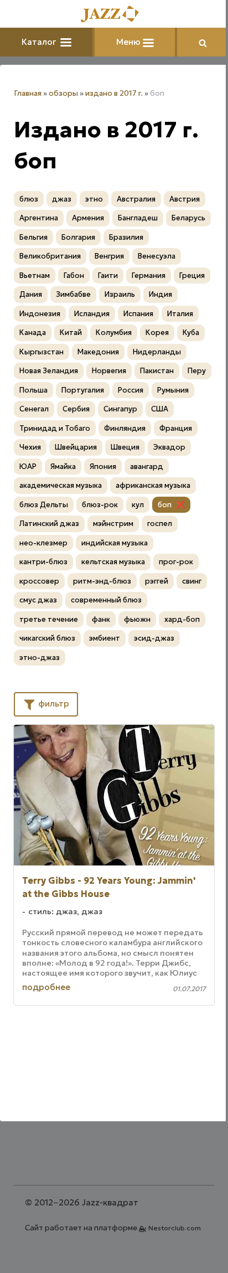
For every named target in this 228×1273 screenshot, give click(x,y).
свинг (191, 581)
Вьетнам (34, 275)
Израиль (120, 294)
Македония (98, 352)
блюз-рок (100, 504)
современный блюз (106, 600)
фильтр (52, 703)
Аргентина (38, 218)
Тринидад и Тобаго (54, 428)
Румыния (173, 390)
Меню (129, 42)
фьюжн (137, 619)
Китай (71, 332)
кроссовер (39, 581)
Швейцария (76, 447)
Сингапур (120, 409)
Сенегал (34, 409)
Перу (197, 370)
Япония (103, 466)
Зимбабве (73, 294)
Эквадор (169, 447)
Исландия (92, 313)
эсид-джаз (154, 638)
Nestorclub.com (174, 1228)
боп (165, 504)
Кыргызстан (41, 352)
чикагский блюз (47, 638)
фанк (101, 619)
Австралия (136, 199)
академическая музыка (60, 485)
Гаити (108, 275)
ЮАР (28, 466)
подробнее (46, 987)
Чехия (30, 447)
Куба (191, 332)
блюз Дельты (43, 504)
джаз (61, 199)
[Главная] (114, 15)
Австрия (184, 199)
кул (138, 504)
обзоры (63, 93)
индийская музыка (114, 543)
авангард (146, 466)
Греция (192, 275)
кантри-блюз (43, 561)
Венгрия (109, 256)
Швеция (125, 447)
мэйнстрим (113, 523)
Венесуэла (156, 256)
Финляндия (125, 428)
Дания (30, 294)
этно (94, 199)
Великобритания (50, 256)
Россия (130, 390)
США (159, 409)
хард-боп (182, 619)
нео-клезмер (43, 543)
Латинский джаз (49, 523)
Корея (157, 332)
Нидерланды (157, 352)
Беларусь (188, 218)
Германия (148, 275)
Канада (32, 332)
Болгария (78, 237)
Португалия (82, 390)
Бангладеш (138, 218)
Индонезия (39, 313)
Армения (88, 218)
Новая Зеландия (48, 370)
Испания (138, 313)
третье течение (48, 619)
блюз (28, 199)
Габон (74, 275)
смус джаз (38, 600)
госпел (159, 523)
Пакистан (157, 370)
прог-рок (176, 561)
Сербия (76, 409)
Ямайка (63, 466)
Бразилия (126, 237)
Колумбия (114, 332)
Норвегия (109, 370)
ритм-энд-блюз (102, 581)
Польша (33, 390)
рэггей (156, 581)
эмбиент (104, 638)
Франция (175, 428)
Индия (160, 294)
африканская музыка (153, 485)
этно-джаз (39, 657)
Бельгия (33, 237)
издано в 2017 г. (114, 93)
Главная (28, 93)
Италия (180, 313)
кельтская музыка (113, 561)
